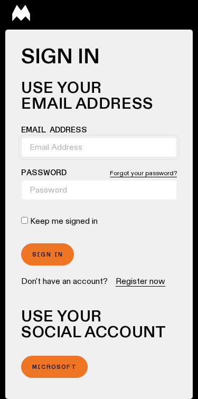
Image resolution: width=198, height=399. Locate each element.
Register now (140, 281)
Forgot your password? (143, 173)
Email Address (54, 130)
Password (44, 173)
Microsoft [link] (54, 367)
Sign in (47, 255)
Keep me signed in (64, 221)
